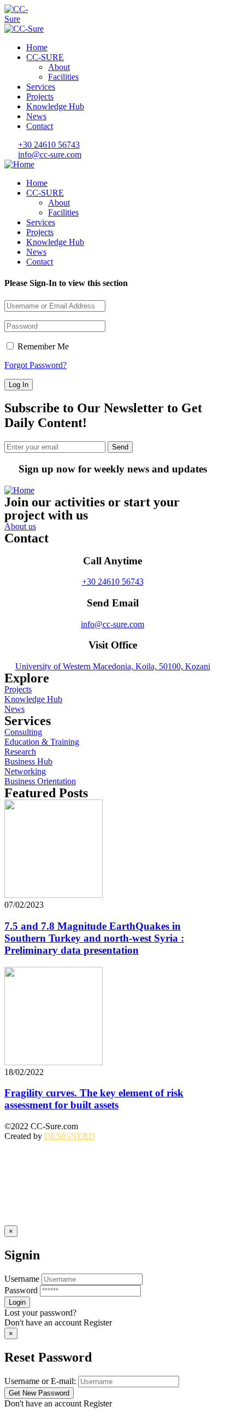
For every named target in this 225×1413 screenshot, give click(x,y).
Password (21, 1290)
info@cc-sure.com (112, 624)
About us (20, 526)
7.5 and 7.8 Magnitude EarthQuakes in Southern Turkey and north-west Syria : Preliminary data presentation (94, 938)
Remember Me (42, 346)
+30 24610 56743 (113, 581)
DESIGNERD (69, 1136)
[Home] (19, 164)
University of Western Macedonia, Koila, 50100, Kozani (112, 666)
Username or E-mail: (40, 1381)
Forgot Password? (35, 365)
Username (21, 1278)
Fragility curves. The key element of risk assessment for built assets (93, 1099)
